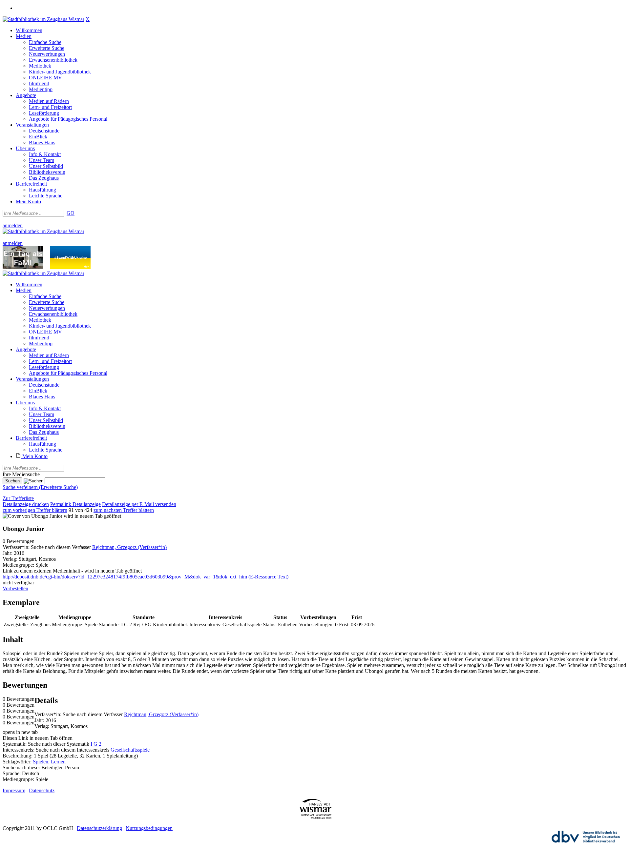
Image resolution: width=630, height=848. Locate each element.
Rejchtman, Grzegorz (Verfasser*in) (129, 547)
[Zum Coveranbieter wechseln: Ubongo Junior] (32, 516)
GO (70, 213)
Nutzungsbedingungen (149, 828)
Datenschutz (41, 790)
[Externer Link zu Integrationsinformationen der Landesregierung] (70, 267)
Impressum (14, 790)
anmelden (13, 225)
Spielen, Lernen (49, 761)
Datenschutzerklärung (99, 828)
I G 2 (96, 744)
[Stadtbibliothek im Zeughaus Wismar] (43, 19)
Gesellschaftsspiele (130, 750)
